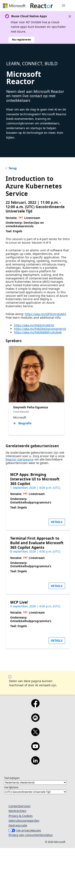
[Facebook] (35, 706)
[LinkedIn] (35, 763)
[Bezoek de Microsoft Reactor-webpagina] (41, 5)
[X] (35, 735)
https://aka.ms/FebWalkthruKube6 (38, 332)
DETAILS (56, 522)
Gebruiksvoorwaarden (24, 821)
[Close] (69, 16)
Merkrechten (17, 811)
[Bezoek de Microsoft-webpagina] (14, 5)
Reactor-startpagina (20, 459)
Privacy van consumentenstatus (31, 835)
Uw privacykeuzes (28, 830)
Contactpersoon (20, 806)
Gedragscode (18, 825)
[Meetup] (35, 720)
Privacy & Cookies (21, 816)
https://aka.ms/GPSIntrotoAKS (45, 314)
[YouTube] (35, 749)
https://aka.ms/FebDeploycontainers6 (40, 329)
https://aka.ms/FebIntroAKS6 (34, 325)
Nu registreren (21, 39)
